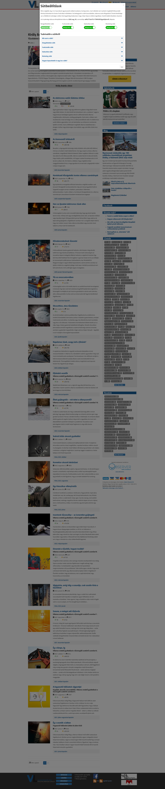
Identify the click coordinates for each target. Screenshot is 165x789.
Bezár (122, 67)
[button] (47, 38)
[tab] (82, 38)
